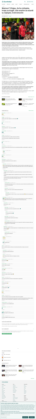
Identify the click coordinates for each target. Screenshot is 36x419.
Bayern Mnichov (15, 390)
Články (14, 394)
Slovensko (25, 386)
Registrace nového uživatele (7, 333)
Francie (25, 388)
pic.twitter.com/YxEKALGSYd (13, 77)
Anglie (24, 387)
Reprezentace (26, 4)
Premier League (3, 385)
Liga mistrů (3, 394)
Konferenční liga (3, 396)
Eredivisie (3, 393)
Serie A (3, 387)
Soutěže (3, 4)
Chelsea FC (14, 386)
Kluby (16, 4)
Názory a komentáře (15, 398)
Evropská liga (3, 395)
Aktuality (3, 6)
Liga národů (3, 398)
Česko (25, 385)
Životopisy (14, 400)
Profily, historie (14, 401)
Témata (3, 400)
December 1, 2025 (20, 78)
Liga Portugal (3, 392)
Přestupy (8, 4)
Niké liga (3, 391)
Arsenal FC (14, 385)
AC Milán (14, 388)
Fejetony (14, 399)
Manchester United (15, 387)
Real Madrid (14, 392)
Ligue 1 (2, 389)
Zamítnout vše (25, 417)
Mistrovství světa (4, 397)
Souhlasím (31, 417)
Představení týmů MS (4, 401)
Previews (14, 396)
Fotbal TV (25, 400)
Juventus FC (14, 389)
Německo (25, 390)
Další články (32, 378)
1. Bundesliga (3, 388)
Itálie (24, 389)
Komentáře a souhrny (15, 397)
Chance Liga (3, 390)
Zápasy (13, 4)
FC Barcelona (14, 391)
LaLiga (2, 386)
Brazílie (25, 393)
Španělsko (25, 391)
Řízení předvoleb (3, 417)
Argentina (25, 392)
